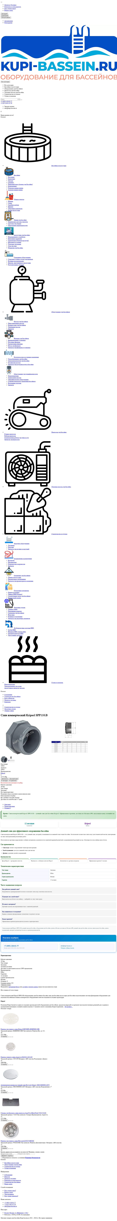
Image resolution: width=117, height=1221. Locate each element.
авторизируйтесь (14, 987)
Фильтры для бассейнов (21, 338)
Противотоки (12, 562)
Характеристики (9, 806)
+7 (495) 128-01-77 (11, 946)
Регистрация (8, 23)
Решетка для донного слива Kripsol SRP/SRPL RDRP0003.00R (20, 1029)
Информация (5, 1171)
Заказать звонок (9, 106)
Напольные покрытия (15, 239)
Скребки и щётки (13, 205)
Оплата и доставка (10, 700)
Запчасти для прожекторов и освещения (20, 581)
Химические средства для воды (18, 222)
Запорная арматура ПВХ (15, 633)
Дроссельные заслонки (15, 635)
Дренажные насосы (14, 327)
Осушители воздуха (14, 362)
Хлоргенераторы (13, 376)
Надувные (11, 177)
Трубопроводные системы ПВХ (24, 628)
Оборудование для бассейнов (60, 312)
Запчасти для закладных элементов (19, 618)
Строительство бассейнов (12, 696)
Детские (10, 181)
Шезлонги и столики (14, 242)
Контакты (7, 702)
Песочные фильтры (14, 342)
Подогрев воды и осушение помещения (26, 357)
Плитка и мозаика (13, 592)
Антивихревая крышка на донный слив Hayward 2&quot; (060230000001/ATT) (25, 1085)
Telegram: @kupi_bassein (67, 948)
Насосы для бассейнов (21, 321)
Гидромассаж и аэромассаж (16, 564)
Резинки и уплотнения (15, 616)
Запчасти (11, 329)
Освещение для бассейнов (22, 575)
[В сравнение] (12, 1092)
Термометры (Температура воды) (18, 240)
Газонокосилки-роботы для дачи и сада (16, 438)
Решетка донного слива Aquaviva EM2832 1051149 (16, 1057)
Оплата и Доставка (10, 5)
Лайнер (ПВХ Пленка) (15, 594)
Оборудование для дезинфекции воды (26, 374)
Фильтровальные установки (17, 340)
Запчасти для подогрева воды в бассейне (21, 364)
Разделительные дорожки (16, 265)
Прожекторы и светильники (17, 579)
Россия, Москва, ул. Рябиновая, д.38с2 (16, 1213)
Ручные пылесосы (10, 434)
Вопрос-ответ (8, 10)
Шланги (10, 207)
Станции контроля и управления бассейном (21, 381)
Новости (7, 1177)
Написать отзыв (5, 985)
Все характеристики (7, 792)
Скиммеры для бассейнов (16, 613)
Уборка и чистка (19, 199)
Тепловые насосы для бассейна (61, 487)
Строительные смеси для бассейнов (19, 596)
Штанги (10, 201)
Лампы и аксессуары (14, 577)
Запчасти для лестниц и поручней (18, 549)
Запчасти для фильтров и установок (19, 347)
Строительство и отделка (59, 534)
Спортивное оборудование (22, 257)
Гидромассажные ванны (15, 188)
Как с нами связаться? (11, 1196)
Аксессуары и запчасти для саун (14, 688)
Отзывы (7, 808)
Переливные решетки (15, 611)
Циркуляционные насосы (16, 323)
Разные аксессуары (14, 210)
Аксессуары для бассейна (22, 235)
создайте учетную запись (30, 987)
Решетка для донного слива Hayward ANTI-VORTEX (17, 1141)
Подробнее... (69, 1007)
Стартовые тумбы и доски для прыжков (20, 259)
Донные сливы (12, 609)
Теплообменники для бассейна (17, 359)
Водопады (11, 560)
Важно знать (8, 1184)
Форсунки (11, 615)
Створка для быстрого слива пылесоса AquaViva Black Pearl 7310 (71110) (23, 1113)
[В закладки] (10, 1092)
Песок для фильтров (14, 346)
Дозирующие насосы (14, 378)
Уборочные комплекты (15, 208)
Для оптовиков (9, 1194)
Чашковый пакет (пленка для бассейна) (20, 184)
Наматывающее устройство (16, 237)
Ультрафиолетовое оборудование (18, 379)
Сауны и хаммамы (57, 682)
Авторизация (8, 21)
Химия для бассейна (20, 220)
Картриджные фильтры (15, 344)
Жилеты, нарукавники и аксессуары (19, 263)
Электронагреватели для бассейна (18, 361)
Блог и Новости (9, 698)
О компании (8, 694)
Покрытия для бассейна (15, 248)
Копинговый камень (14, 598)
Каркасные (11, 179)
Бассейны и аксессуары (58, 165)
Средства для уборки (14, 223)
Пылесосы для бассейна (58, 432)
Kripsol (3, 773)
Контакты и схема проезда (12, 7)
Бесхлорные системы (14, 383)
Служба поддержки (7, 1187)
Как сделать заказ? (10, 8)
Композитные (12, 186)
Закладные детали (19, 607)
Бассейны (17, 175)
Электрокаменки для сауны (12, 686)
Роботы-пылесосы (10, 436)
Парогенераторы (9, 684)
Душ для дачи (12, 246)
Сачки (10, 203)
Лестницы (11, 545)
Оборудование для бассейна (13, 1164)
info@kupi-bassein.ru (66, 946)
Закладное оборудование (21, 543)
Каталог (3, 1159)
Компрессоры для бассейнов (17, 325)
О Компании (8, 1175)
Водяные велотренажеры (16, 261)
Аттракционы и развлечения (23, 558)
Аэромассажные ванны (15, 190)
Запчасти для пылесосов (12, 439)
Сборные (11, 182)
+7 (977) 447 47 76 (6, 103)
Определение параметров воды (18, 225)
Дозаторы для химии (14, 244)
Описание (7, 804)
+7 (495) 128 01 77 (6, 101)
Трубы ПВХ (12, 630)
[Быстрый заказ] (9, 1092)
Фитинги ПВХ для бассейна (17, 632)
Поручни (11, 547)
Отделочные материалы (21, 590)
